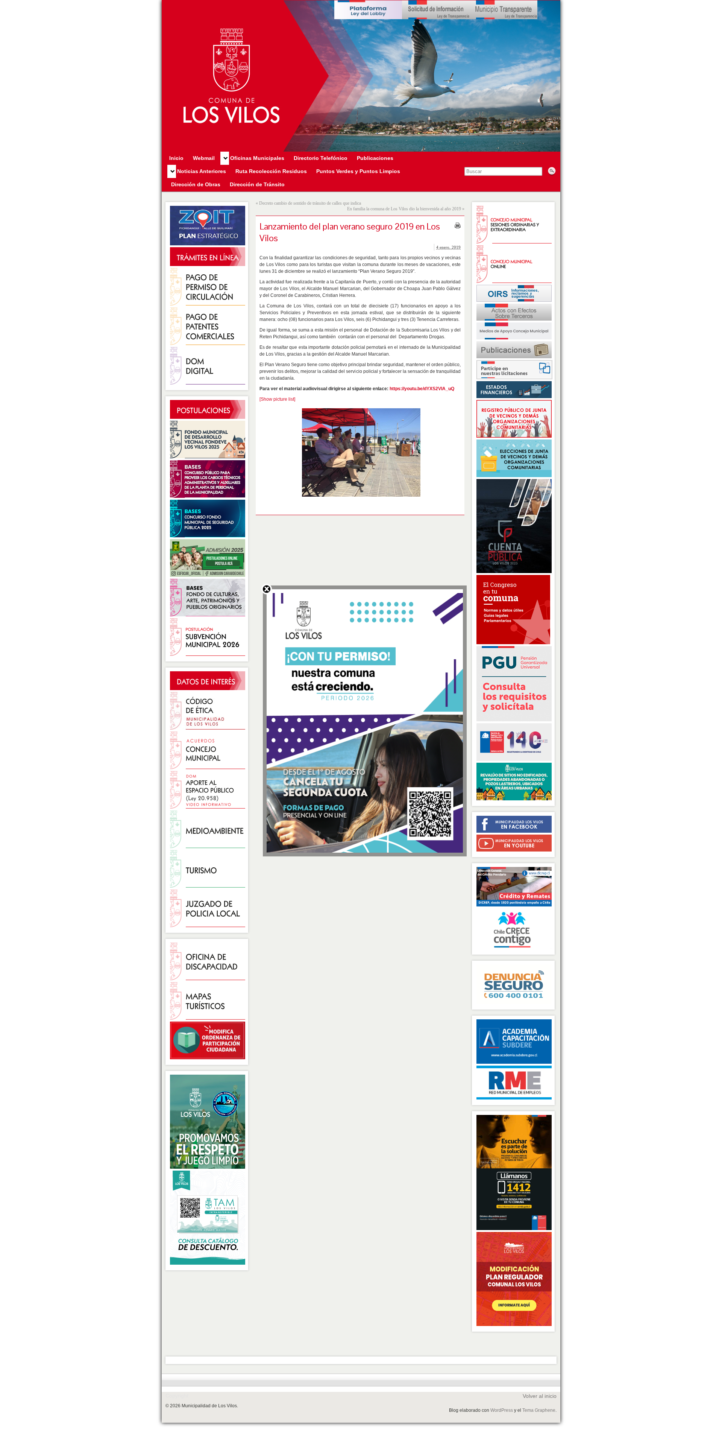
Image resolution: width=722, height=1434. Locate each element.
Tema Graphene (538, 1410)
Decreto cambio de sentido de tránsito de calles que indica (310, 203)
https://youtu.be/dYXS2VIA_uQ (422, 388)
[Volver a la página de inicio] (361, 76)
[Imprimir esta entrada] (458, 225)
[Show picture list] (277, 399)
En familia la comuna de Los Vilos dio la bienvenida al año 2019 (404, 208)
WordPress (501, 1410)
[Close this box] (266, 589)
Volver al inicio (540, 1396)
